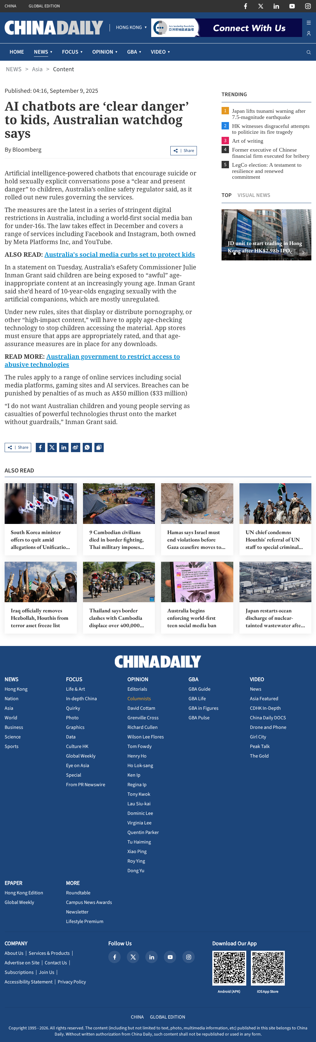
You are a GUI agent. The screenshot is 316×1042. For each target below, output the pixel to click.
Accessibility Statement (28, 982)
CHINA (10, 6)
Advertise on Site (22, 962)
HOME (17, 52)
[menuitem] (129, 27)
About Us (14, 953)
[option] (266, 234)
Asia (37, 69)
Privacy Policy (72, 982)
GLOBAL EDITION (44, 6)
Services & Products (49, 953)
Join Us (46, 972)
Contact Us (56, 962)
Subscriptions (19, 972)
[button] (229, 253)
